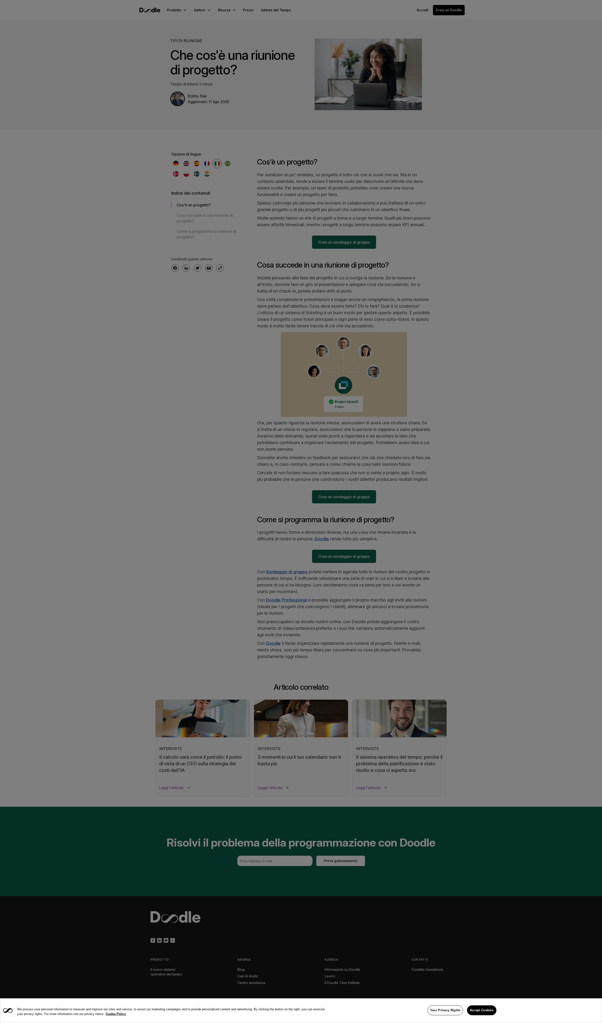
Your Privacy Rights (445, 1010)
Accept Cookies (481, 1010)
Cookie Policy (116, 1014)
